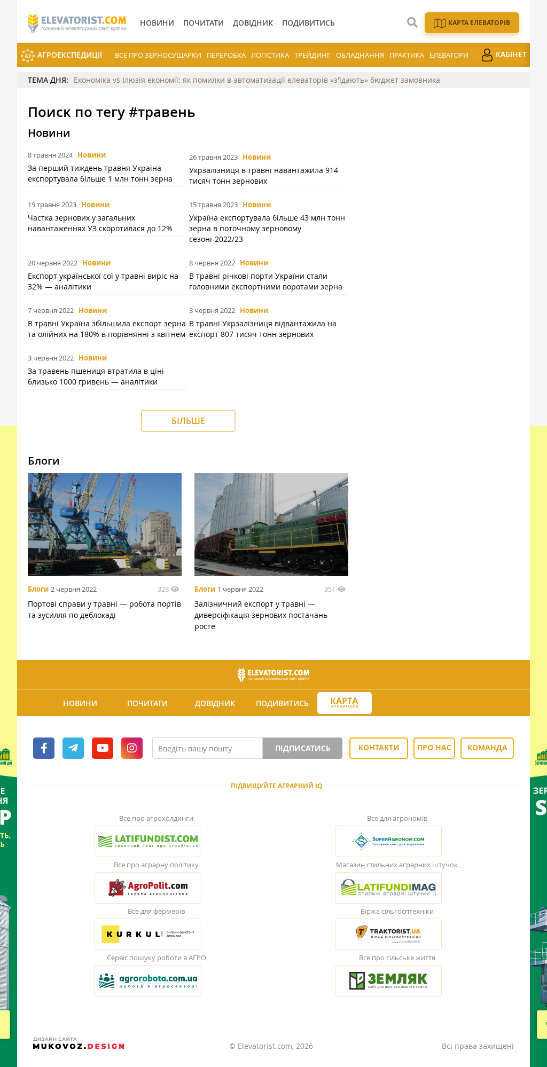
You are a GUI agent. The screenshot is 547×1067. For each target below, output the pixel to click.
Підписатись (303, 748)
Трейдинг (312, 55)
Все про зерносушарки (158, 55)
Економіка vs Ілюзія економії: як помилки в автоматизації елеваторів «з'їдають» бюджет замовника (257, 80)
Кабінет (510, 54)
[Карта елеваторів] (344, 703)
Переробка (226, 55)
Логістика (270, 55)
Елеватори (448, 55)
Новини (91, 155)
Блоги (38, 589)
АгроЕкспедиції (68, 55)
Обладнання (360, 55)
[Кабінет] (406, 703)
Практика (406, 55)
